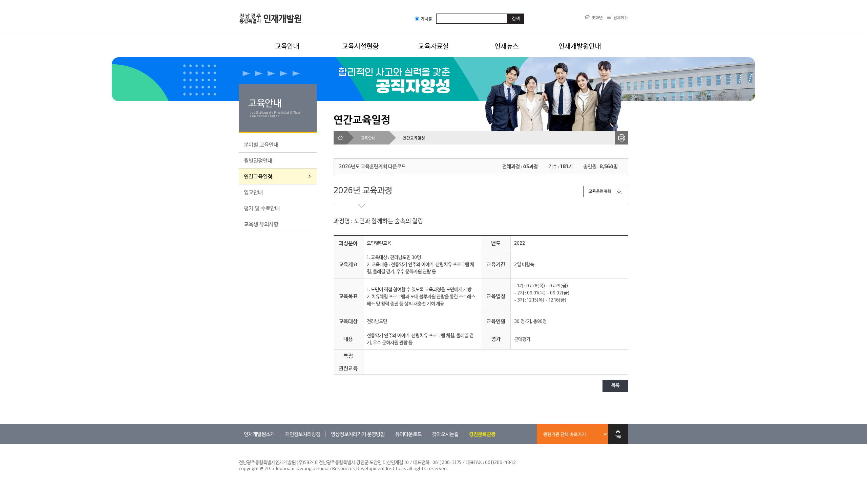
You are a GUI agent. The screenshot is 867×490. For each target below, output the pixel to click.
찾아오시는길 (445, 434)
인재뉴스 (506, 46)
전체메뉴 (620, 17)
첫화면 (597, 17)
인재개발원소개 (259, 434)
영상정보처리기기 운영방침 (358, 434)
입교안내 (253, 192)
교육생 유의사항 (261, 224)
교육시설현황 (360, 46)
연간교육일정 (258, 176)
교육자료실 (433, 46)
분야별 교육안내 (261, 144)
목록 (615, 385)
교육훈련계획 (600, 191)
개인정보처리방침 (302, 434)
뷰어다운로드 (408, 434)
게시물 (426, 19)
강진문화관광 (482, 434)
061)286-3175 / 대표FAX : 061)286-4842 (474, 462)
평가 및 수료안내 (262, 208)
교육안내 (287, 46)
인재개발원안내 (579, 46)
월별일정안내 (258, 160)
